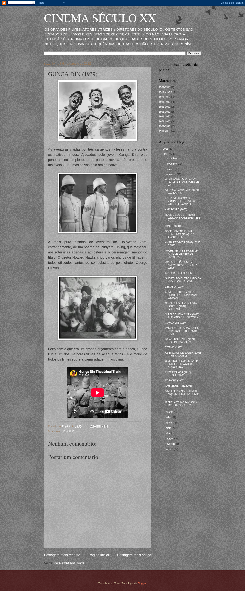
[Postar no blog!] (95, 426)
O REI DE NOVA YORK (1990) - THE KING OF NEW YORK (183, 316)
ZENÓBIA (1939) (174, 286)
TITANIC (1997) (173, 347)
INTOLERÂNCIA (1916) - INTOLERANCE (178, 374)
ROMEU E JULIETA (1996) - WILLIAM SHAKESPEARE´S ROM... (182, 217)
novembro (171, 163)
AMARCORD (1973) (176, 209)
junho (169, 422)
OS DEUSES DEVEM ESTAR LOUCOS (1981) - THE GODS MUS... (181, 306)
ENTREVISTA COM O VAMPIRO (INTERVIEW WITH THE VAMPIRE (180, 201)
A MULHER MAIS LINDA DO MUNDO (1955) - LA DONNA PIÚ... (182, 394)
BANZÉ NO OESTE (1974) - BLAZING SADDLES (180, 340)
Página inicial (99, 555)
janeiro (170, 449)
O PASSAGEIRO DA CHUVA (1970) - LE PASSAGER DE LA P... (182, 181)
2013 (166, 148)
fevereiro (171, 443)
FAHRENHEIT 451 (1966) (179, 385)
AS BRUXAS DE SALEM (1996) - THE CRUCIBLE (183, 354)
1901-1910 (164, 87)
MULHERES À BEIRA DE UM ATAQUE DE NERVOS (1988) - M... (181, 253)
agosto (170, 412)
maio (169, 427)
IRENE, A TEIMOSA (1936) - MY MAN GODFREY (181, 404)
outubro (170, 169)
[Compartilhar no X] (99, 426)
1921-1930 (164, 97)
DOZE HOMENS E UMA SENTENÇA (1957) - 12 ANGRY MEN (179, 234)
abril (168, 433)
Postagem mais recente (62, 555)
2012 (166, 153)
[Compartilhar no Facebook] (102, 426)
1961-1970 (164, 116)
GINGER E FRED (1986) (178, 273)
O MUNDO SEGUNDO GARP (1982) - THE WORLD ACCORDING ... (181, 364)
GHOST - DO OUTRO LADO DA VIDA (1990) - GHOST (183, 280)
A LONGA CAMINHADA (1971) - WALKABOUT (182, 191)
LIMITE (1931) (173, 226)
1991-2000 (164, 131)
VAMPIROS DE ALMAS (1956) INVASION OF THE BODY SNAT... (182, 331)
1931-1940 (68, 431)
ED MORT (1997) (174, 380)
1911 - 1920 (165, 92)
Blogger (142, 583)
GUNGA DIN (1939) (175, 322)
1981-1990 (164, 126)
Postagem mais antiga (134, 555)
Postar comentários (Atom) (69, 562)
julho (169, 417)
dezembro (171, 158)
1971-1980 (164, 121)
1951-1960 (164, 111)
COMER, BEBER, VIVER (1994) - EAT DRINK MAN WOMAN (181, 295)
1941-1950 (164, 106)
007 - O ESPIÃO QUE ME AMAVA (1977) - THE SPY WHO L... (181, 265)
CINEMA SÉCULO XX (100, 17)
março (169, 438)
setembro (171, 174)
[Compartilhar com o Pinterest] (106, 426)
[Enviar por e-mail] (91, 426)
